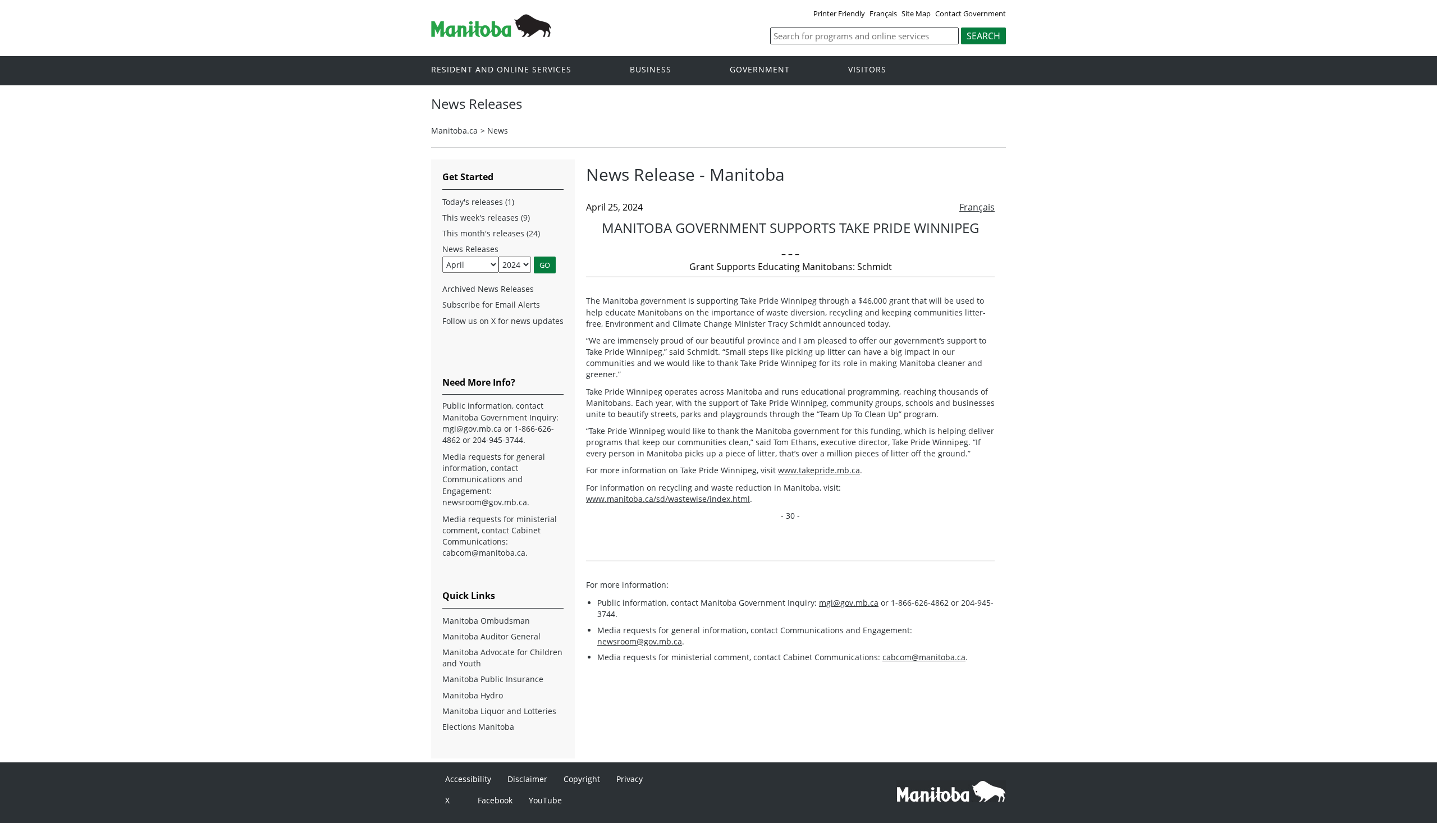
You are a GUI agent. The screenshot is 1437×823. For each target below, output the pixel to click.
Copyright (582, 779)
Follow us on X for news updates (503, 321)
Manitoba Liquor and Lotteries (499, 711)
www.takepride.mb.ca (819, 470)
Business (650, 70)
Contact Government (970, 13)
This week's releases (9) (486, 217)
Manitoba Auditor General (491, 636)
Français (883, 13)
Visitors (867, 70)
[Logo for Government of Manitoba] (491, 34)
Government (760, 70)
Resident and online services (501, 70)
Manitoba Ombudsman (486, 620)
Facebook (495, 800)
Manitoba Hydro (472, 695)
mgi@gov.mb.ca (848, 602)
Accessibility (468, 779)
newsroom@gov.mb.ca (639, 641)
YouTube (545, 800)
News (497, 130)
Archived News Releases (488, 289)
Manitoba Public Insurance (492, 679)
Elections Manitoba (478, 726)
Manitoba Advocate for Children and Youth (502, 658)
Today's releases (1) (478, 201)
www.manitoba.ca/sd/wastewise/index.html (668, 498)
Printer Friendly (839, 13)
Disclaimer (527, 779)
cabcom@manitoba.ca (923, 657)
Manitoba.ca (454, 130)
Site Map (916, 13)
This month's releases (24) (491, 233)
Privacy (629, 779)
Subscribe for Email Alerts (491, 304)
